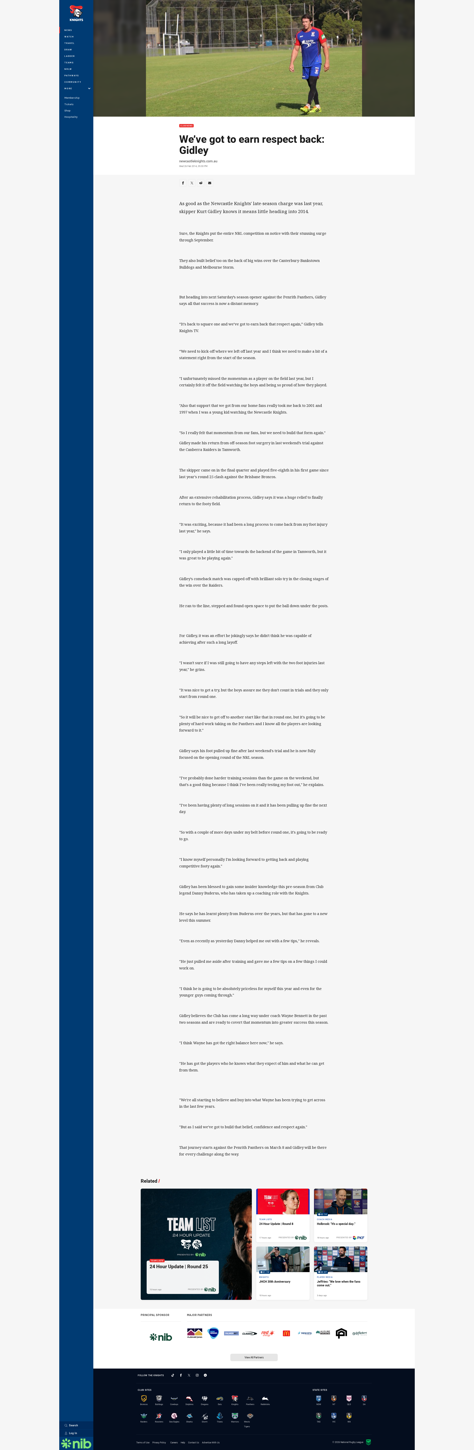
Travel (69, 43)
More (68, 88)
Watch (69, 36)
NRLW (68, 69)
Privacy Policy (159, 1442)
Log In (73, 1433)
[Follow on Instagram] (197, 1375)
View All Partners (254, 1357)
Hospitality (71, 116)
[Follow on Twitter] (189, 1375)
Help (183, 1442)
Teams (69, 62)
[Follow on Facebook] (180, 1375)
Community (72, 82)
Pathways (71, 75)
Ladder (69, 56)
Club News (186, 126)
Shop (67, 110)
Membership (72, 97)
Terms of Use (142, 1442)
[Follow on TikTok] (172, 1375)
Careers (174, 1442)
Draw (68, 49)
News (68, 30)
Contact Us (193, 1442)
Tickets (69, 104)
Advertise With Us (211, 1442)
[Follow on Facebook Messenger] (205, 1375)
